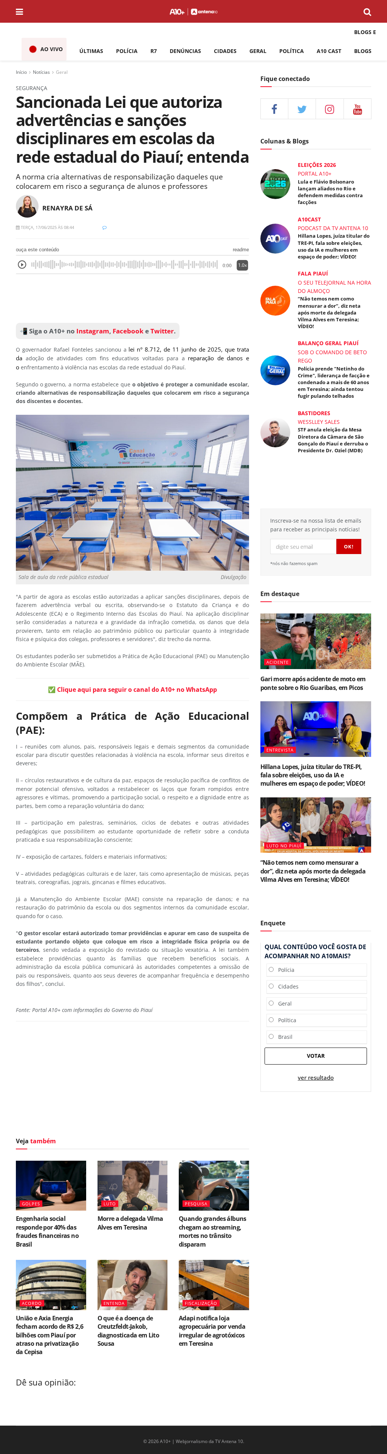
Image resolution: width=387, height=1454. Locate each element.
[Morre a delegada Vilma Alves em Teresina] (133, 1186)
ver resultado (316, 1078)
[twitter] (302, 108)
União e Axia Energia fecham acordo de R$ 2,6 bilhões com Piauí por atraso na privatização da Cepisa (49, 1335)
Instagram (92, 331)
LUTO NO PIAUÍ (284, 845)
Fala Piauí (313, 273)
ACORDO (32, 1303)
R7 (153, 50)
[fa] (358, 108)
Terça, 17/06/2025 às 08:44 (47, 227)
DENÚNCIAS (185, 50)
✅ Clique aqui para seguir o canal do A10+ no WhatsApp (132, 689)
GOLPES (31, 1203)
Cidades (286, 986)
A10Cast (309, 219)
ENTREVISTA (280, 750)
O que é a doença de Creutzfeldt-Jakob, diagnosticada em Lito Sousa (128, 1331)
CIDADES (225, 50)
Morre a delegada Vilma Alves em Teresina (130, 1222)
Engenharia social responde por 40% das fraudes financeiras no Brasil (47, 1231)
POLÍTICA (291, 50)
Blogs (363, 50)
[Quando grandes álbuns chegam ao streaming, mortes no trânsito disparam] (214, 1186)
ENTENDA (114, 1303)
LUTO (110, 1203)
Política (285, 1020)
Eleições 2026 (317, 164)
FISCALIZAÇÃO (201, 1303)
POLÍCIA (127, 50)
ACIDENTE (277, 662)
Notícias (41, 72)
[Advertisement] (132, 1081)
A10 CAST (329, 50)
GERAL (257, 50)
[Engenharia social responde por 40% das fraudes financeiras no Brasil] (51, 1186)
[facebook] (274, 108)
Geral (62, 72)
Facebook (128, 331)
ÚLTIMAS (91, 50)
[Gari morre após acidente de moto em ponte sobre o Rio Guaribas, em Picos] (315, 641)
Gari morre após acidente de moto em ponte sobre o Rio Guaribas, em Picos (313, 683)
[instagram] (330, 108)
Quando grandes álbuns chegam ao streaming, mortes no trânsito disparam (212, 1231)
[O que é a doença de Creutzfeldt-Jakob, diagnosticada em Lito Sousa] (133, 1285)
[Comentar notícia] (104, 227)
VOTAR (316, 1055)
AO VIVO (51, 49)
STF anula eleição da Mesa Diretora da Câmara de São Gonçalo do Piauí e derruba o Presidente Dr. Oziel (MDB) (333, 440)
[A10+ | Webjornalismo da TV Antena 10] (193, 11)
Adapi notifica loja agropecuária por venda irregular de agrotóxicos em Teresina (212, 1331)
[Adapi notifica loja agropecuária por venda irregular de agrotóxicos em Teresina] (214, 1285)
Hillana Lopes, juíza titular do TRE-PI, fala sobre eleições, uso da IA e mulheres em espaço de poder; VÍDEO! (334, 246)
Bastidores (314, 413)
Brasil (283, 1036)
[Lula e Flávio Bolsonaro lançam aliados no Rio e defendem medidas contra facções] (275, 183)
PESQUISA (196, 1203)
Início (21, 72)
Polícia (284, 969)
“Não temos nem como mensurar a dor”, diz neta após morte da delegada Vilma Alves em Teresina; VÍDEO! (329, 312)
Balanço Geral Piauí (328, 343)
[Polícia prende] (275, 369)
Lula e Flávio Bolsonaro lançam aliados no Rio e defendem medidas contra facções (330, 192)
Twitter (162, 331)
